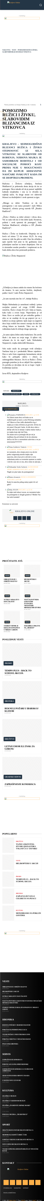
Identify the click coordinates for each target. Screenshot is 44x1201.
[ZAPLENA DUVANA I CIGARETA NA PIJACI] (8, 896)
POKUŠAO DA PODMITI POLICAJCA (14, 1030)
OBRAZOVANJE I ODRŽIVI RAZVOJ (10, 580)
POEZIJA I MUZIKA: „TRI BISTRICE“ (15, 1114)
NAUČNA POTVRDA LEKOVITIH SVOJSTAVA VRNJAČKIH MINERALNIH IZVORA (32, 603)
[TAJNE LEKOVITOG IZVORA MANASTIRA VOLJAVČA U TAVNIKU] (8, 845)
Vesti (14, 50)
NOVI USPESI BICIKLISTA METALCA (15, 1144)
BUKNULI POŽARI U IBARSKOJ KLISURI (16, 1025)
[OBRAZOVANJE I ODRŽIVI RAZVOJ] (12, 571)
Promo (8, 663)
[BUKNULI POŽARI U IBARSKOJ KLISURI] (22, 693)
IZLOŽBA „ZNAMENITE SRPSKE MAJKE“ (16, 1105)
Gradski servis (13, 777)
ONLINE (23, 1200)
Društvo (9, 739)
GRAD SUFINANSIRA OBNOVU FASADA (15, 1075)
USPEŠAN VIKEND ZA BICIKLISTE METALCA (18, 1139)
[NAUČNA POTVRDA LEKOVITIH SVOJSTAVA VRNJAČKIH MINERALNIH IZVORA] (32, 591)
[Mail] (25, 1182)
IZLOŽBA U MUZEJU (9, 1096)
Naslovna (6, 50)
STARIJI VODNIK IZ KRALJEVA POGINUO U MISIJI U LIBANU (12, 628)
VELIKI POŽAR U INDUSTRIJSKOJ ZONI (16, 1034)
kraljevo (16, 391)
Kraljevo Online (24, 511)
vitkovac (35, 394)
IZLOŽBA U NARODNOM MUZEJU (13, 1101)
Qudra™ (34, 1200)
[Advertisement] (22, 79)
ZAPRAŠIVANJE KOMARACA (20, 784)
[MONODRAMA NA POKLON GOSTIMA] (8, 913)
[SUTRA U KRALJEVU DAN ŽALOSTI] (12, 591)
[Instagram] (20, 518)
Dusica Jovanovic (28, 477)
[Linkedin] (18, 1182)
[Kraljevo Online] (22, 5)
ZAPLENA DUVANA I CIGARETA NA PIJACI (26, 897)
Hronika (9, 701)
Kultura (19, 910)
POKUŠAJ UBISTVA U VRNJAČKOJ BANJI (16, 1039)
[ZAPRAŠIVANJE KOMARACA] (22, 768)
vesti (26, 394)
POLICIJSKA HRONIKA (10, 1044)
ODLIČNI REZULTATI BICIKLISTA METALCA (17, 1130)
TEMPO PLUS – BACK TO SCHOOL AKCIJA (18, 671)
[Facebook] (15, 518)
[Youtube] (29, 518)
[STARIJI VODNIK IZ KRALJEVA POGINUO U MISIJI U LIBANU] (12, 617)
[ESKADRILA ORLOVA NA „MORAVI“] (32, 617)
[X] (24, 518)
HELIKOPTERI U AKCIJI (27, 863)
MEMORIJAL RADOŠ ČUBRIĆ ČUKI (14, 1135)
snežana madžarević (12, 394)
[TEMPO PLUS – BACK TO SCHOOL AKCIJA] (22, 655)
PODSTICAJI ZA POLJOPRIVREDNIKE (15, 1064)
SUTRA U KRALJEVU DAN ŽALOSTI (11, 600)
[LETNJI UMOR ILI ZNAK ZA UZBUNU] (22, 730)
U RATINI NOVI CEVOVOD (11, 1080)
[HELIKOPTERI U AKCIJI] (32, 571)
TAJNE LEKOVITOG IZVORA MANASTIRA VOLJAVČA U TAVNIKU (26, 846)
